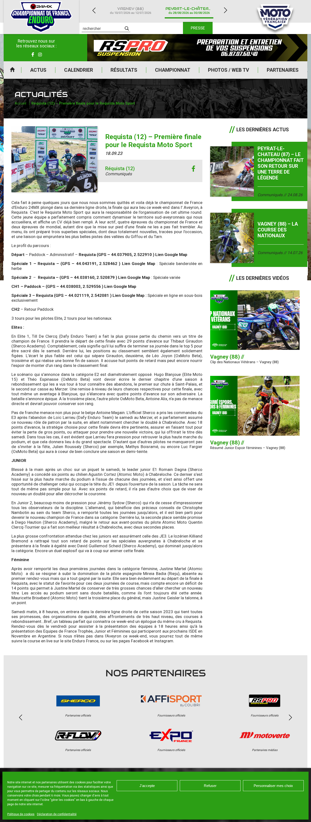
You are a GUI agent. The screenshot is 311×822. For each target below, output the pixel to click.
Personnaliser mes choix (273, 786)
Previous (93, 10)
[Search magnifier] (126, 28)
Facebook (140, 640)
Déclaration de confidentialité (57, 814)
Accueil (12, 70)
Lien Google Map (171, 254)
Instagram (163, 640)
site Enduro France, (82, 640)
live (49, 640)
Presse (198, 28)
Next (225, 10)
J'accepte (147, 786)
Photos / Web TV (228, 70)
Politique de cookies (21, 814)
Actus (38, 70)
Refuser (210, 786)
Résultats (124, 70)
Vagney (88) (130, 11)
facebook (193, 169)
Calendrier (78, 70)
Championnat (172, 70)
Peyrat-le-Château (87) (191, 11)
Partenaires (283, 70)
